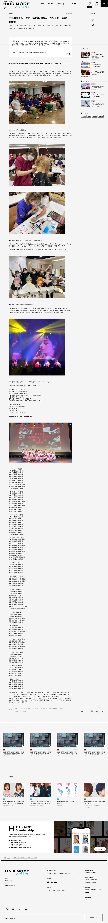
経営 (4, 749)
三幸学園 (50, 25)
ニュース (8, 857)
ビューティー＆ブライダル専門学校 (20, 25)
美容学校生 (68, 25)
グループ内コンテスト (39, 25)
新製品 (93, 101)
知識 (4, 799)
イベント (93, 52)
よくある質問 (88, 897)
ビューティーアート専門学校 (26, 28)
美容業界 (95, 116)
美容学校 (12, 28)
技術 (85, 799)
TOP (5, 857)
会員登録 (89, 7)
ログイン (87, 900)
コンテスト (59, 25)
